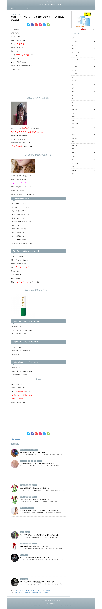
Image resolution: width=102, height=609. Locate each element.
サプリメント (75, 59)
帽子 (73, 106)
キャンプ (74, 55)
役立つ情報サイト (51, 603)
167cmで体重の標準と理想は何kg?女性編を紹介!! (34, 499)
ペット (74, 84)
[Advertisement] (38, 83)
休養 (73, 91)
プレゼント (75, 80)
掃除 (73, 116)
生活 (73, 134)
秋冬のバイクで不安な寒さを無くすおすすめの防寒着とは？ (37, 582)
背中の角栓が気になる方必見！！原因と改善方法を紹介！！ (37, 463)
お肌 (73, 38)
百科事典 (74, 145)
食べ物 (74, 170)
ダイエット (75, 70)
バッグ (74, 77)
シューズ (74, 63)
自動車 (74, 152)
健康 (73, 98)
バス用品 (74, 73)
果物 (73, 127)
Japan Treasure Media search (51, 4)
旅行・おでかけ (76, 123)
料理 (73, 120)
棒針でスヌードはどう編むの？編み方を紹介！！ (34, 452)
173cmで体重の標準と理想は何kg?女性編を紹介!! (34, 488)
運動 (73, 166)
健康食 (74, 102)
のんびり (74, 41)
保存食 (74, 95)
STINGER (69, 606)
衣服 (73, 156)
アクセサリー (75, 45)
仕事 (73, 88)
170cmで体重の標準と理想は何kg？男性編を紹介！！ (35, 546)
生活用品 (74, 138)
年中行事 (74, 109)
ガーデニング (75, 48)
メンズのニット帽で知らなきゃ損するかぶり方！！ (34, 557)
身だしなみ (17, 439)
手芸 (73, 113)
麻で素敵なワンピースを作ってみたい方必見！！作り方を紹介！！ (39, 510)
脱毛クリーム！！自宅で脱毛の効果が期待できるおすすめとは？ (32, 592)
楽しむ (74, 131)
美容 (13, 439)
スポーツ (74, 66)
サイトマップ (26, 8)
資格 (73, 159)
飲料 (73, 174)
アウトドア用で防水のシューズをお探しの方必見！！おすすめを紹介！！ (41, 535)
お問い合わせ (13, 8)
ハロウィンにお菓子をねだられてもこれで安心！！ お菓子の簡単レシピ (34, 590)
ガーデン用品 (75, 52)
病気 (73, 141)
